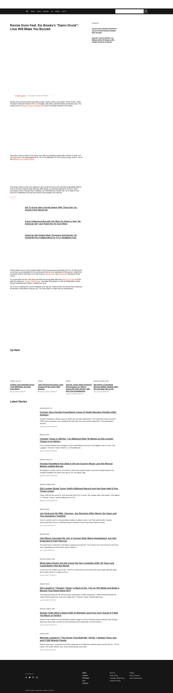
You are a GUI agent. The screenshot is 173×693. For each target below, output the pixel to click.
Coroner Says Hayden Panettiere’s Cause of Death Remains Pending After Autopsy (104, 31)
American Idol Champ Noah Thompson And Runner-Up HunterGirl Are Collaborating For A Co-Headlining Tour (51, 236)
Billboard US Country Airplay (23, 159)
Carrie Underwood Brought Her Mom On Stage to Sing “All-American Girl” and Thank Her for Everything (53, 222)
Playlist (18, 381)
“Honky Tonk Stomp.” (33, 281)
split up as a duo (68, 279)
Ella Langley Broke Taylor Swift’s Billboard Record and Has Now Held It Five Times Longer (79, 489)
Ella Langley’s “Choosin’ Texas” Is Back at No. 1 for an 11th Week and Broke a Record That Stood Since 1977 (79, 589)
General (12, 381)
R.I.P (51, 408)
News (107, 381)
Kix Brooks (63, 274)
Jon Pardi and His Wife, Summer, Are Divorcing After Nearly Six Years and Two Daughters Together (78, 514)
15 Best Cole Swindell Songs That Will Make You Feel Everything (22, 387)
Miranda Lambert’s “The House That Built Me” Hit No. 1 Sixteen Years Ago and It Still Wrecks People (78, 639)
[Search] (146, 11)
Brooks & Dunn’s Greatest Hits (32, 106)
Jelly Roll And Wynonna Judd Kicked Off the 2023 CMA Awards (50, 387)
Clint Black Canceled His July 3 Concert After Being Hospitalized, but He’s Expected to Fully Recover (78, 539)
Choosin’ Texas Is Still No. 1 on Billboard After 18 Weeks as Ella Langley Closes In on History (103, 40)
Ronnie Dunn (50, 274)
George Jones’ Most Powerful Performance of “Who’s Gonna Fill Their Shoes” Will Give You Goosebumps (79, 388)
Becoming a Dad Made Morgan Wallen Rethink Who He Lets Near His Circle (106, 387)
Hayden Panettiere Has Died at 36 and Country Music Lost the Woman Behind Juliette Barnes (76, 465)
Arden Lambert (21, 96)
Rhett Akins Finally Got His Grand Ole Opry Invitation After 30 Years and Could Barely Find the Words (77, 564)
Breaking (96, 381)
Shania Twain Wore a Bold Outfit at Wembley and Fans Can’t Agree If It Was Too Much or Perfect (79, 614)
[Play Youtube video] (46, 311)
